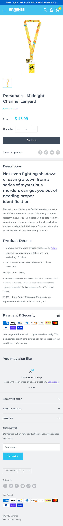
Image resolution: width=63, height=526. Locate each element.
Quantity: (8, 129)
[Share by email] (58, 152)
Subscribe (13, 456)
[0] (57, 10)
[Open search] (45, 10)
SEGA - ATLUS (10, 108)
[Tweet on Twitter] (52, 152)
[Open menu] (4, 10)
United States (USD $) (14, 470)
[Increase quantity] (34, 129)
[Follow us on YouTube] (22, 486)
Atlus (54, 247)
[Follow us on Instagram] (17, 486)
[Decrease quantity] (18, 129)
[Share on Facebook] (40, 152)
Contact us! (53, 381)
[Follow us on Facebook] (5, 486)
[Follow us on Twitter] (11, 486)
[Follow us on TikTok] (28, 486)
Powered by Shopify (12, 519)
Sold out (31, 140)
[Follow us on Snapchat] (34, 486)
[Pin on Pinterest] (46, 152)
